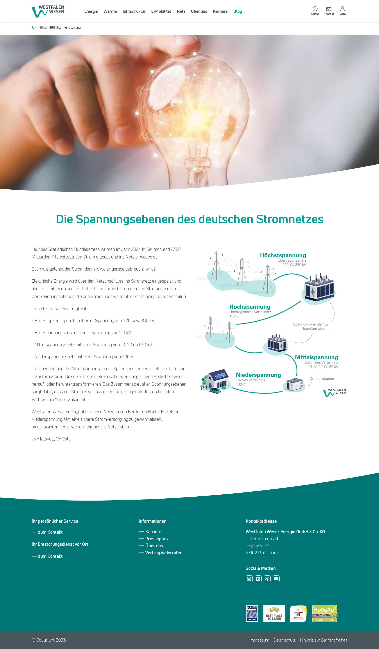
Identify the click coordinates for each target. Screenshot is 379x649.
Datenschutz (285, 640)
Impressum (259, 640)
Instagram (249, 578)
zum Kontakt (50, 532)
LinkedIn (258, 578)
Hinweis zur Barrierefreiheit (323, 640)
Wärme (110, 11)
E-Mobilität (161, 11)
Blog (237, 11)
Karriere (220, 11)
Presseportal (158, 539)
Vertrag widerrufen (163, 553)
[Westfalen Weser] (48, 11)
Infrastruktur (134, 11)
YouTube (276, 578)
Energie (91, 11)
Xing (267, 578)
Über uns (199, 11)
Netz (181, 11)
